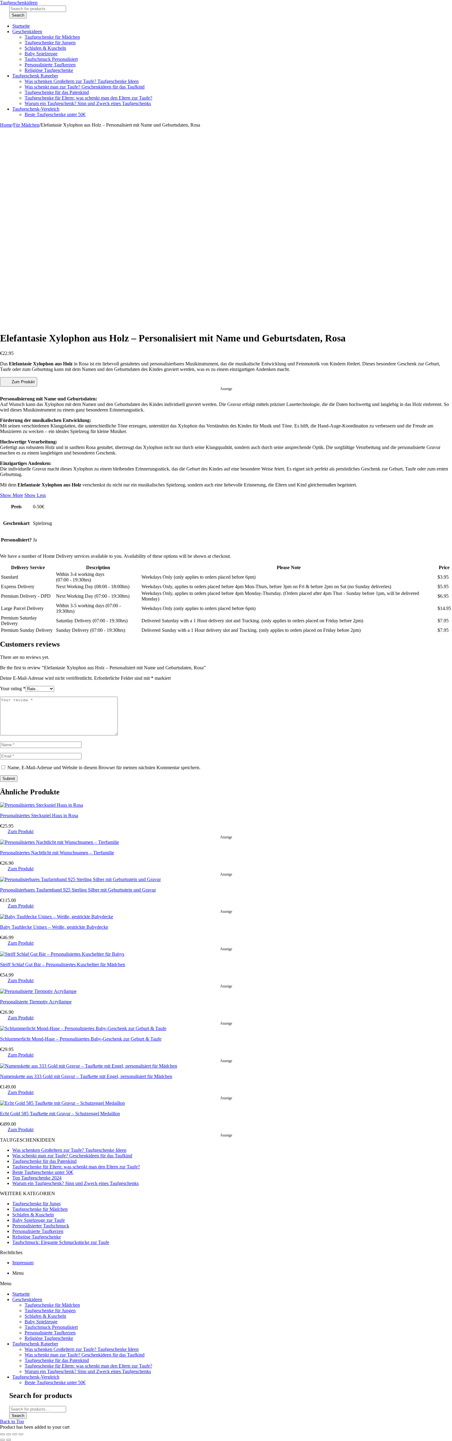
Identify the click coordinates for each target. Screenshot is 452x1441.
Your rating (13, 688)
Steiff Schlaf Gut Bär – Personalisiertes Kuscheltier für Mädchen (62, 964)
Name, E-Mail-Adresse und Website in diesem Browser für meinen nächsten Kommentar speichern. (103, 767)
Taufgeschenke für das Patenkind (44, 1161)
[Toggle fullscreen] (14, 1434)
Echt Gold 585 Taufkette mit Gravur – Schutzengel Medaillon (60, 1113)
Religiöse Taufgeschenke (36, 1236)
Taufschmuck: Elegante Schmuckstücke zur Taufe (60, 1242)
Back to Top (12, 1421)
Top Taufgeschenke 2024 (36, 1177)
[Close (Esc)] (2, 1434)
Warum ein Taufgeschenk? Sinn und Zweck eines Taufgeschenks (75, 1183)
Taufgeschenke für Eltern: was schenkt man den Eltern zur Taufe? (76, 1166)
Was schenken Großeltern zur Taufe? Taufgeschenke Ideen (69, 1150)
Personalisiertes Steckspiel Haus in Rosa (39, 815)
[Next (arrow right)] (8, 1440)
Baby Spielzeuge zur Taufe (38, 1220)
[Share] (8, 1434)
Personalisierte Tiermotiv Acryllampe (36, 1001)
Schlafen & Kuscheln (33, 1214)
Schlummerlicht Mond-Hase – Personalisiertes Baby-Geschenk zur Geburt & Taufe (80, 1038)
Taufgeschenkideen (19, 2)
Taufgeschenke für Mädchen (40, 1209)
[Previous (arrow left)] (2, 1440)
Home (6, 125)
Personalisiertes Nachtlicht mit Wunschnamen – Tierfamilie (57, 852)
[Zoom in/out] (20, 1434)
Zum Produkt (23, 382)
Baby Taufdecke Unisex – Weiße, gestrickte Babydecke (54, 927)
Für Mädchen (26, 125)
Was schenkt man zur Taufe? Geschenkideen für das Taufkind (72, 1155)
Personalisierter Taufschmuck (40, 1225)
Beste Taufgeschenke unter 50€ (42, 1172)
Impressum (23, 1262)
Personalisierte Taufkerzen (37, 1231)
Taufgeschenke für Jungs (36, 1203)
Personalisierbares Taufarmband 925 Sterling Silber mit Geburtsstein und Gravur (78, 889)
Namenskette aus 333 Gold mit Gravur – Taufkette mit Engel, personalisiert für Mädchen (86, 1076)
